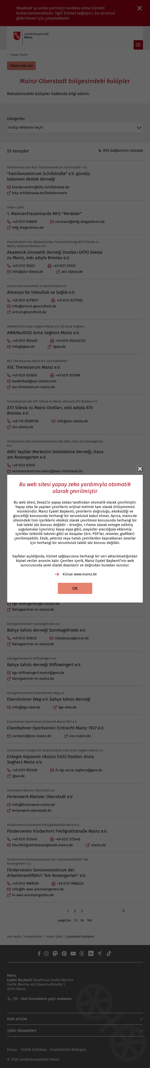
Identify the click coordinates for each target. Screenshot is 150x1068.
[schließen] (140, 468)
